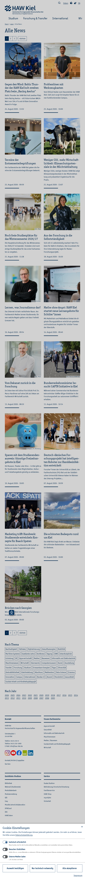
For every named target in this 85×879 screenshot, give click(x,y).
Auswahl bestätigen (15, 868)
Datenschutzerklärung (23, 835)
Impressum (78, 875)
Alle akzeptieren (70, 868)
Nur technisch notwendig (42, 868)
